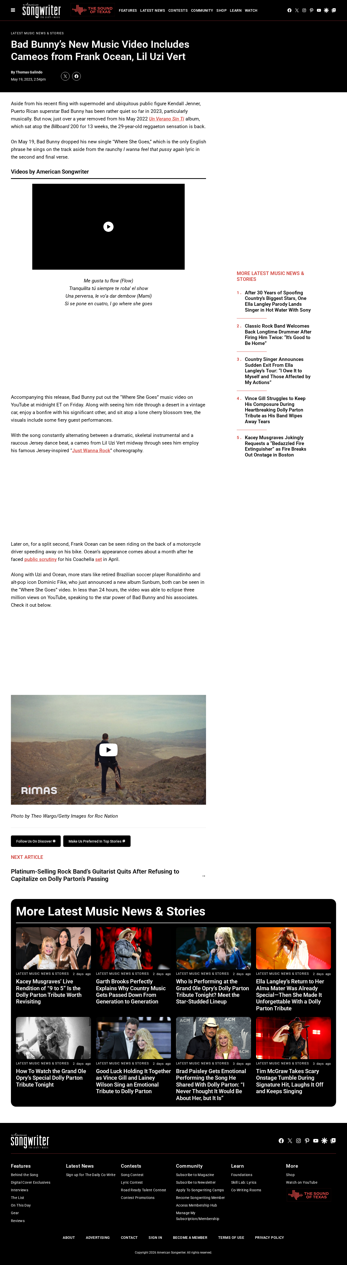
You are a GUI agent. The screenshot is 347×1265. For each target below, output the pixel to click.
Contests (178, 10)
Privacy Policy (269, 1238)
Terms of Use (231, 1238)
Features (128, 10)
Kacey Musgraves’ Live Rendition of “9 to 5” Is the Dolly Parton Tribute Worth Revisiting (49, 991)
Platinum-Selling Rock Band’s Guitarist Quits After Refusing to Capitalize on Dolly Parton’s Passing (95, 875)
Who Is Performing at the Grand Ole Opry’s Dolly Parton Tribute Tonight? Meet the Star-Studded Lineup (212, 991)
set (98, 559)
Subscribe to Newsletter (196, 1182)
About (69, 1238)
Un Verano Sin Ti (166, 119)
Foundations (242, 1175)
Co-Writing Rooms (246, 1190)
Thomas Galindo (29, 72)
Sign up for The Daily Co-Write (91, 1175)
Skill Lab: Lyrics (244, 1182)
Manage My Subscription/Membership (197, 1216)
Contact (129, 1238)
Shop (221, 10)
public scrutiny (40, 559)
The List (17, 1198)
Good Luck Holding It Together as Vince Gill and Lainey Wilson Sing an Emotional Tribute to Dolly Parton (133, 1081)
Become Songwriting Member (200, 1198)
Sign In (155, 1238)
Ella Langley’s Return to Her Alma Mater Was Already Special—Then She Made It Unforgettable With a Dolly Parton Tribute (290, 995)
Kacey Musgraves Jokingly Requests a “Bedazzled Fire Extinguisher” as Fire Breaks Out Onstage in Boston (275, 446)
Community (202, 10)
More (292, 1166)
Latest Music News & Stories (37, 33)
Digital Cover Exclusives (30, 1182)
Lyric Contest (132, 1182)
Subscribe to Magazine (195, 1175)
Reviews (18, 1221)
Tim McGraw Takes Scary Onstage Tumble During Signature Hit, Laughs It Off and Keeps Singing (289, 1081)
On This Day (21, 1205)
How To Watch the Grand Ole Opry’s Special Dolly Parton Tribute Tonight (51, 1078)
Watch (251, 10)
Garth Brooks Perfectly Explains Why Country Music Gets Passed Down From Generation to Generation (131, 991)
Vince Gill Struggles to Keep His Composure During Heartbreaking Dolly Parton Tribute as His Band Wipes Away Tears (275, 410)
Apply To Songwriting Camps (200, 1190)
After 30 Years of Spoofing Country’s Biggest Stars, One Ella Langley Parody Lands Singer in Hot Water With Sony (278, 301)
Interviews (19, 1190)
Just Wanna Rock (91, 450)
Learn (236, 10)
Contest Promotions (138, 1198)
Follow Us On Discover (34, 841)
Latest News (152, 10)
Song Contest (132, 1175)
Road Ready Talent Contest (143, 1190)
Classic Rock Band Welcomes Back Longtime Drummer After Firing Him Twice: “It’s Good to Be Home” (278, 334)
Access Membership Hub (196, 1205)
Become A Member (190, 1238)
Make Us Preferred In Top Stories (95, 841)
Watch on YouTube (301, 1182)
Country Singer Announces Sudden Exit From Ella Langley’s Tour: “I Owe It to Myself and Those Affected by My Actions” (277, 371)
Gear (15, 1213)
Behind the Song (24, 1175)
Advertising (98, 1238)
